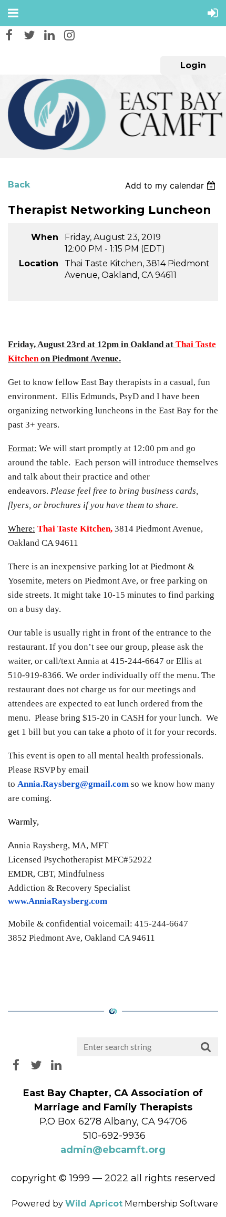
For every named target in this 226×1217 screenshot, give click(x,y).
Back (19, 185)
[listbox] (171, 185)
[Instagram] (69, 35)
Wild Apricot (93, 1204)
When (44, 237)
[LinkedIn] (49, 35)
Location (38, 263)
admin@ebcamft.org (113, 1150)
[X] (29, 35)
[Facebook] (9, 35)
